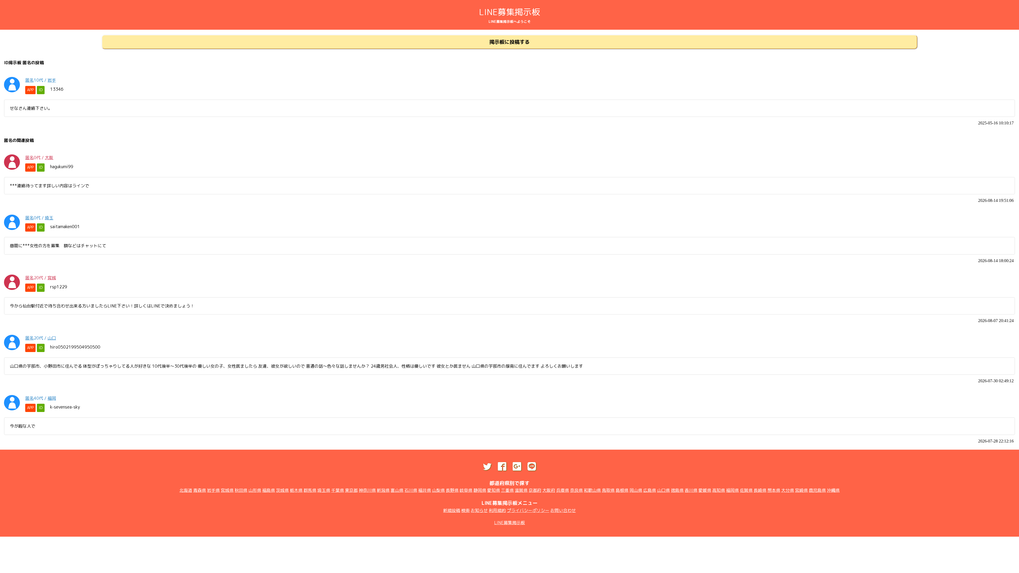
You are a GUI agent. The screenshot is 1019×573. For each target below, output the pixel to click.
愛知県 (493, 490)
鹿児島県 (817, 490)
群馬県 (310, 490)
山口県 (663, 490)
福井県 (424, 490)
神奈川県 (367, 490)
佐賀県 (746, 490)
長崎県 (760, 490)
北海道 (185, 490)
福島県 (268, 490)
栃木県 (296, 490)
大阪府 (548, 490)
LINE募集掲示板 (509, 12)
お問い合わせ (563, 510)
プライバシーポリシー (528, 510)
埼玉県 (323, 490)
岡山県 (635, 490)
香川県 (691, 490)
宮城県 (227, 490)
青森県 (199, 490)
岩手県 (213, 490)
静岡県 (479, 490)
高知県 (718, 490)
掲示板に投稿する (509, 41)
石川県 (410, 490)
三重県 (507, 490)
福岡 (52, 398)
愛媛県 (704, 490)
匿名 (29, 80)
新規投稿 (451, 510)
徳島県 (677, 490)
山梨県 (438, 490)
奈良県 (576, 490)
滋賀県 (521, 490)
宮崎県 (801, 490)
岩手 (52, 80)
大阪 (49, 157)
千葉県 (337, 490)
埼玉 (49, 218)
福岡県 (732, 490)
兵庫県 (562, 490)
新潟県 (383, 490)
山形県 (254, 490)
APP (30, 90)
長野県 (452, 490)
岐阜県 (466, 490)
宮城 (52, 278)
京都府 (535, 490)
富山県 (397, 490)
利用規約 (497, 510)
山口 (52, 338)
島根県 (622, 490)
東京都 (351, 490)
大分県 (787, 490)
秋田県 (241, 490)
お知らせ (479, 510)
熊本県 (773, 490)
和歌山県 (592, 490)
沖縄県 (833, 490)
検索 (465, 510)
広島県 (649, 490)
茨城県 (282, 490)
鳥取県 (608, 490)
